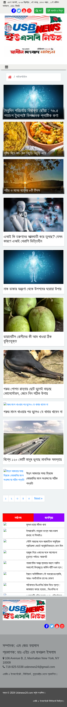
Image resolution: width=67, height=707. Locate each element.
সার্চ (40, 10)
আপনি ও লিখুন (56, 10)
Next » (38, 498)
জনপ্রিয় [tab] (49, 518)
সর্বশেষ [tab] (18, 518)
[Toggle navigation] (6, 67)
